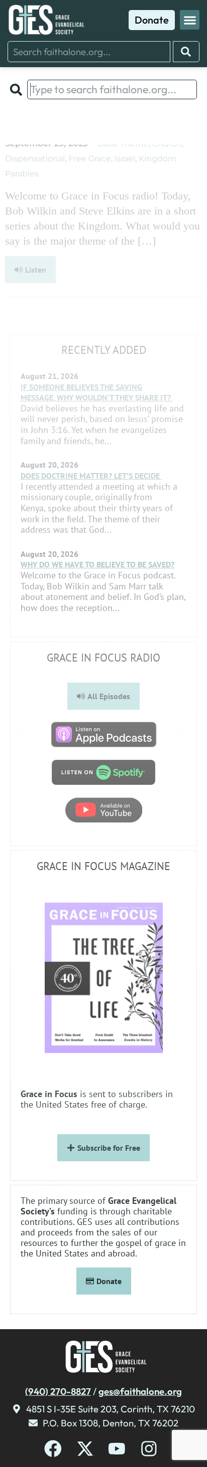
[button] (189, 20)
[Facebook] (53, 1448)
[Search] (186, 51)
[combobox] (89, 51)
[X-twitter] (85, 1448)
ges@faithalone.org (140, 1391)
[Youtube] (117, 1448)
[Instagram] (149, 1448)
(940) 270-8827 (58, 1391)
